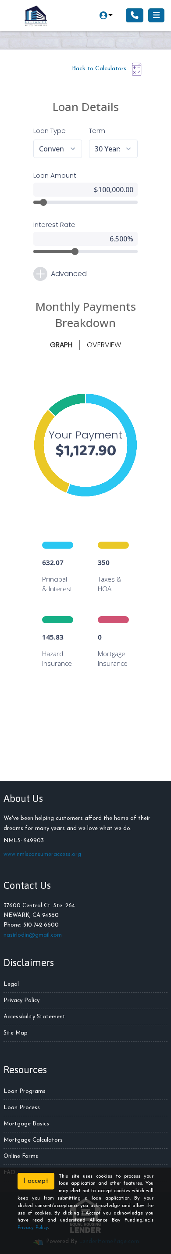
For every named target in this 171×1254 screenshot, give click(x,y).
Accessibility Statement (34, 1017)
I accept (36, 1181)
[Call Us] (134, 15)
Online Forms (21, 1156)
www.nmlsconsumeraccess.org (42, 854)
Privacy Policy (21, 1000)
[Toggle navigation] (156, 15)
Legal (11, 984)
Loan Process (22, 1107)
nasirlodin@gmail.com (33, 935)
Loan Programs (25, 1091)
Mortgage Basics (26, 1124)
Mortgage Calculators (33, 1140)
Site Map (16, 1033)
